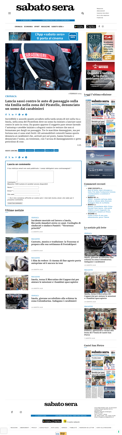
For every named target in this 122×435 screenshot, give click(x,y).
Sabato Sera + (57, 27)
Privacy (34, 427)
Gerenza (65, 427)
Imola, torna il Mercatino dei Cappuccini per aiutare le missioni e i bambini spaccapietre (55, 280)
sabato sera (49, 150)
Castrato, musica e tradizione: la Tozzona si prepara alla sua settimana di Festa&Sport (55, 243)
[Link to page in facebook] (12, 412)
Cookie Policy (44, 427)
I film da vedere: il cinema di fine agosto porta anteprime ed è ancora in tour (56, 261)
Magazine (45, 27)
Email (10, 191)
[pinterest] (16, 114)
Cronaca (18, 27)
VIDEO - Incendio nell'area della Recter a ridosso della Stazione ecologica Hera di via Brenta (100, 201)
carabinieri (30, 150)
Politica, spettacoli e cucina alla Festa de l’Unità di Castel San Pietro (99, 332)
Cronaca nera (39, 150)
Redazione (100, 8)
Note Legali (55, 427)
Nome (10, 187)
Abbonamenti (101, 11)
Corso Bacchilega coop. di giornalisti (105, 407)
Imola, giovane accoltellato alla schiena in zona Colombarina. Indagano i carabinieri (54, 299)
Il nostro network (73, 422)
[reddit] (22, 114)
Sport (37, 27)
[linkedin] (12, 114)
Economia (28, 27)
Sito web (10, 194)
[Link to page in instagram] (21, 412)
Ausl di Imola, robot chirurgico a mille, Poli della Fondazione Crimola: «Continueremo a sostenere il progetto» (102, 193)
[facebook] (6, 114)
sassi (56, 150)
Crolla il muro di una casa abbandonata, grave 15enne (98, 216)
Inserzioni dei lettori (103, 13)
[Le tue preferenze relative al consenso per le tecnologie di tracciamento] (118, 431)
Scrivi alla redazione (103, 15)
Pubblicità (100, 17)
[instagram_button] (102, 26)
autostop (22, 150)
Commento (12, 182)
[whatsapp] (19, 114)
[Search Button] (80, 12)
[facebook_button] (99, 26)
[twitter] (9, 114)
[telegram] (26, 114)
